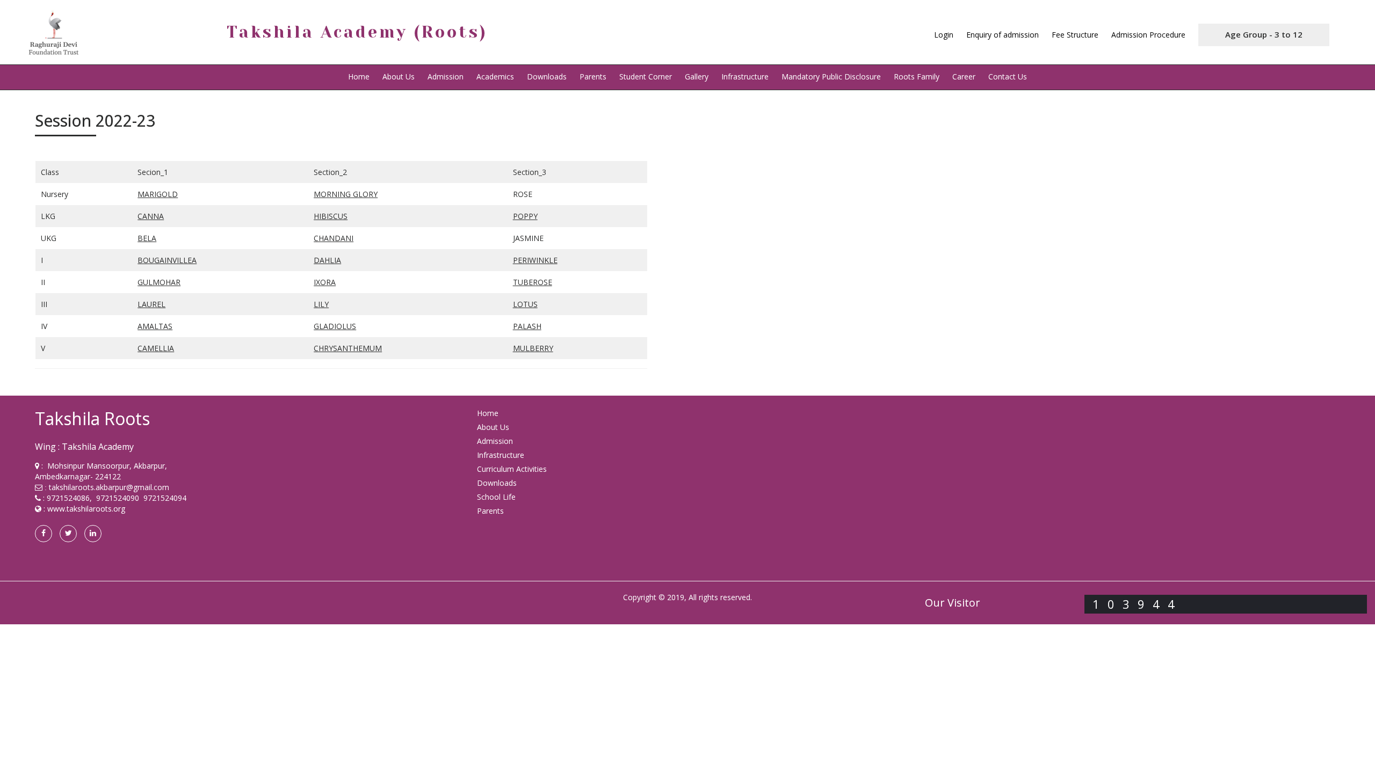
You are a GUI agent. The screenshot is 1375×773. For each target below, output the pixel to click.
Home (359, 76)
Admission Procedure (1148, 35)
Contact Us (1007, 76)
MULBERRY (533, 348)
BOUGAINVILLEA (167, 260)
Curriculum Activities (512, 469)
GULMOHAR (159, 282)
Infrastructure (745, 76)
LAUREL (151, 304)
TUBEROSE (532, 282)
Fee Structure (1075, 35)
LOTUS (525, 304)
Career (963, 76)
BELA (147, 238)
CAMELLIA (156, 348)
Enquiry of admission (1002, 35)
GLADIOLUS (335, 326)
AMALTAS (155, 326)
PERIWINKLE (535, 260)
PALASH (527, 326)
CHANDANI (333, 238)
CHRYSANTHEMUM (348, 348)
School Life (496, 497)
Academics (495, 76)
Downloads (547, 76)
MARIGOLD (158, 194)
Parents (593, 76)
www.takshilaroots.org (86, 509)
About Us (493, 427)
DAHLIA (327, 260)
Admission (446, 76)
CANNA (151, 216)
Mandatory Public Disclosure (831, 76)
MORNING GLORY (346, 194)
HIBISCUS (331, 216)
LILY (321, 304)
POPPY (525, 216)
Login (943, 35)
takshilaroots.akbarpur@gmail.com (109, 487)
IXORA (325, 282)
